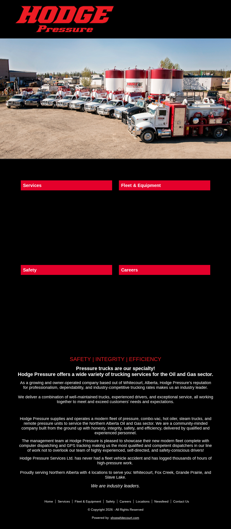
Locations (143, 501)
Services (64, 501)
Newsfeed (161, 501)
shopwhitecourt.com (125, 518)
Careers (125, 501)
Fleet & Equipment (88, 501)
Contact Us (181, 501)
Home (48, 501)
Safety (110, 501)
